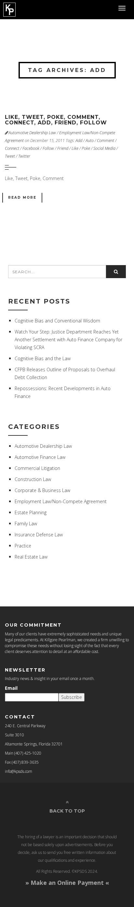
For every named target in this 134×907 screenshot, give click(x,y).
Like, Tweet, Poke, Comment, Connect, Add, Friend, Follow (56, 120)
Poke (86, 148)
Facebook (30, 148)
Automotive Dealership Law (32, 132)
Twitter (24, 156)
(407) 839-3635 (25, 762)
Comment (105, 140)
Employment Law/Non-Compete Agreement (61, 501)
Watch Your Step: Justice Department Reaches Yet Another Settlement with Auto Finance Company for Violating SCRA (68, 339)
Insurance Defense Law (39, 534)
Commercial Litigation (37, 468)
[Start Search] (116, 271)
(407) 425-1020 (27, 753)
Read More (22, 197)
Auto (90, 140)
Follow (48, 148)
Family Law (26, 523)
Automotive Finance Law (40, 457)
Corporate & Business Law (42, 490)
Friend (62, 148)
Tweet (10, 156)
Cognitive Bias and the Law (43, 358)
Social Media (104, 148)
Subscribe (71, 697)
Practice (23, 546)
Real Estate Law (31, 557)
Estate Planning (31, 512)
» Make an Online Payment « (67, 882)
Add (78, 140)
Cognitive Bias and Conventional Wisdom (57, 321)
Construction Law (33, 479)
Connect (12, 148)
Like (75, 148)
